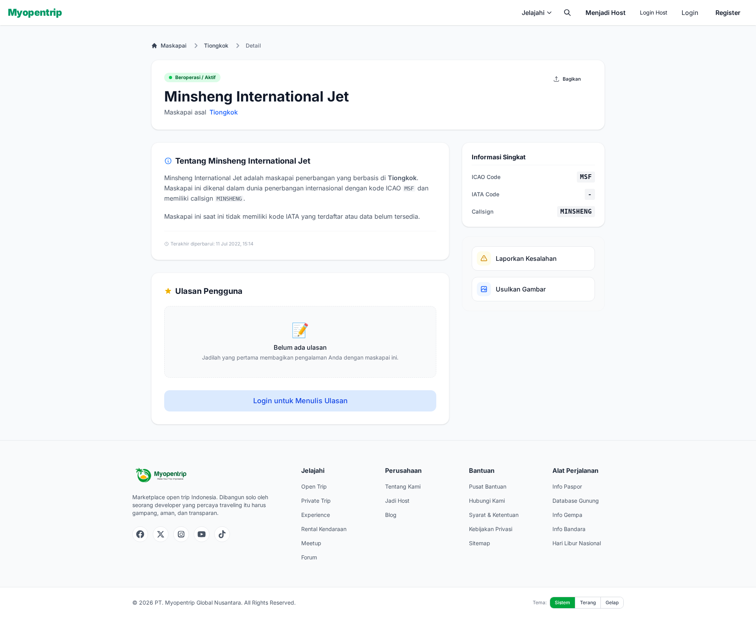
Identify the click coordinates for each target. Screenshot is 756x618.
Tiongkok (216, 45)
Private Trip (316, 500)
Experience (315, 514)
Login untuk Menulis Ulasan (300, 401)
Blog (391, 514)
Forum (309, 557)
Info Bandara (569, 529)
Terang (588, 602)
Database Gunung (575, 500)
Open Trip (314, 486)
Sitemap (479, 543)
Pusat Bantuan (487, 486)
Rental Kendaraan (323, 529)
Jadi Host (397, 500)
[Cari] (567, 13)
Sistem (562, 602)
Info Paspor (567, 486)
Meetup (311, 543)
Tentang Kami (403, 486)
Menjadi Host (606, 13)
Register (727, 13)
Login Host (653, 12)
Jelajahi (533, 13)
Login (690, 13)
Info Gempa (567, 514)
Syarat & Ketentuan (494, 514)
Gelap (612, 602)
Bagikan (572, 79)
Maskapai (174, 45)
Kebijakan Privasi (490, 529)
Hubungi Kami (487, 500)
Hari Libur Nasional (576, 543)
